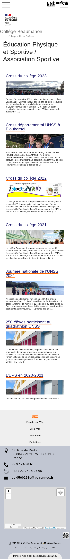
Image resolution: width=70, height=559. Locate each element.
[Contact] (58, 3)
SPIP (53, 548)
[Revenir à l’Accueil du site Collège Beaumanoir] (11, 20)
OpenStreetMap (51, 528)
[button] (62, 3)
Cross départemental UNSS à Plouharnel (33, 127)
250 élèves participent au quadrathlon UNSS (28, 324)
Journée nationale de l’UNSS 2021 (32, 273)
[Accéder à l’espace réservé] (66, 3)
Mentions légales (52, 543)
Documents (35, 435)
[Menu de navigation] (6, 5)
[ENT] (51, 4)
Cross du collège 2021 (26, 225)
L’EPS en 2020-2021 (24, 375)
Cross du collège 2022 (26, 178)
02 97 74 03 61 (23, 464)
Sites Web (35, 428)
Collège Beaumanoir (21, 33)
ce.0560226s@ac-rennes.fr (32, 477)
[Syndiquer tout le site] (35, 416)
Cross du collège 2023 (26, 76)
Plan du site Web (35, 422)
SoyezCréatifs (40, 548)
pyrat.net (25, 548)
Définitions (35, 442)
